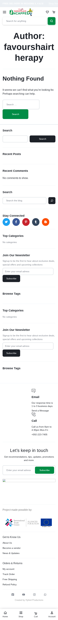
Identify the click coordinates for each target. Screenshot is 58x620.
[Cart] (53, 12)
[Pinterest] (26, 222)
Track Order (9, 574)
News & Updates (11, 553)
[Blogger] (45, 222)
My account (8, 569)
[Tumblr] (35, 222)
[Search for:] (21, 104)
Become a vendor (12, 548)
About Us (7, 543)
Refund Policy (10, 584)
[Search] (51, 200)
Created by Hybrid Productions (29, 600)
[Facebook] (16, 222)
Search (7, 130)
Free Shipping (10, 579)
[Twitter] (6, 222)
